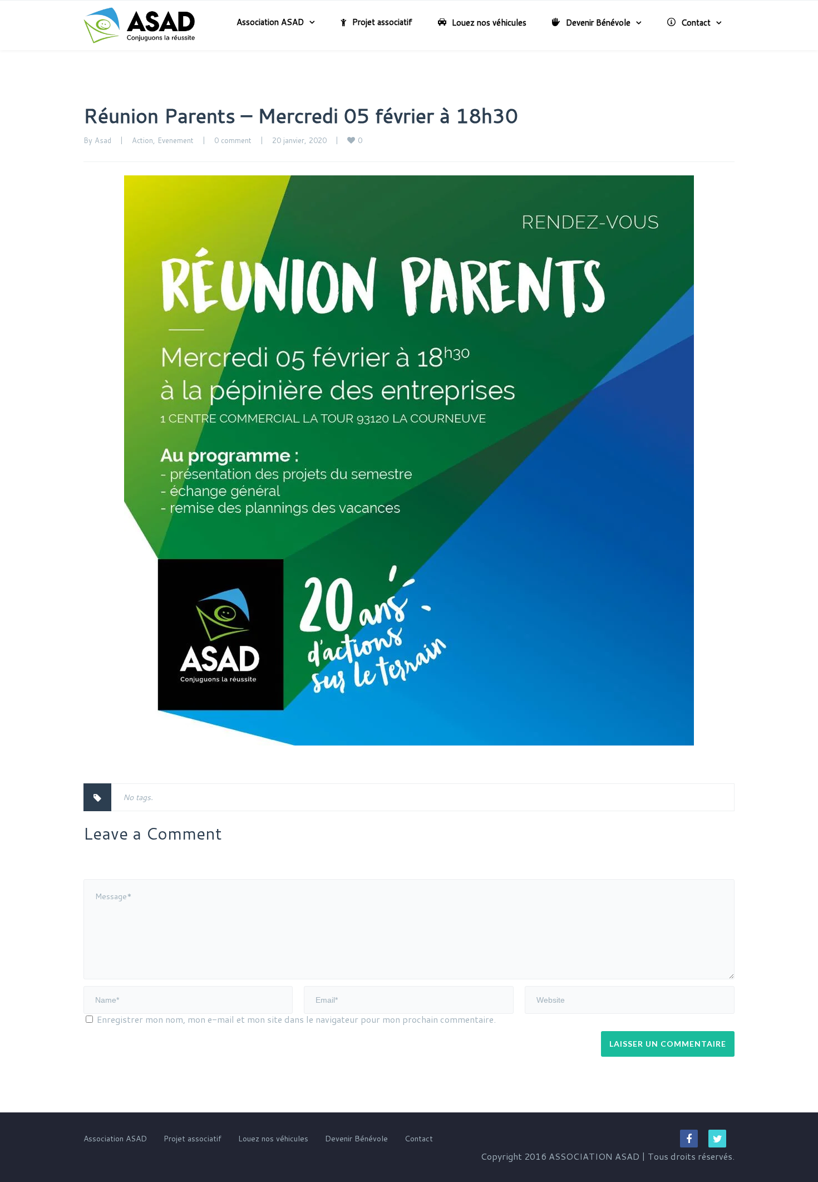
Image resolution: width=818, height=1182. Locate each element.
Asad (103, 140)
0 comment (233, 140)
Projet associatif (382, 22)
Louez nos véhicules (489, 22)
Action (142, 140)
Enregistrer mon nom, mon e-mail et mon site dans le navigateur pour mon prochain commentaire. (296, 1019)
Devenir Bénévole (598, 22)
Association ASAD (270, 22)
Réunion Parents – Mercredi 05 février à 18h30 (300, 115)
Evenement (175, 140)
